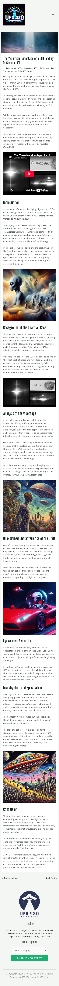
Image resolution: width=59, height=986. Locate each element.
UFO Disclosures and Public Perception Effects (29, 933)
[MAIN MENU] (53, 14)
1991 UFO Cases (41, 68)
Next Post (51, 878)
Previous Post (9, 878)
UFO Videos (10, 68)
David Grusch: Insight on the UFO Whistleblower (29, 930)
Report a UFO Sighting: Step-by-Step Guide (29, 936)
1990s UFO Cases (25, 68)
